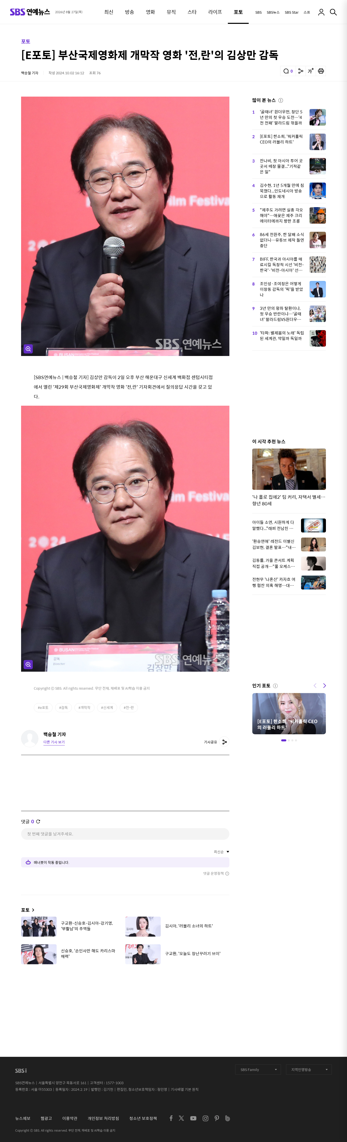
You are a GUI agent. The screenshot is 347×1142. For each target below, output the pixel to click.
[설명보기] (280, 99)
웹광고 (46, 1118)
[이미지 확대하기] (28, 348)
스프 (307, 12)
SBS (258, 12)
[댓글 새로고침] (38, 821)
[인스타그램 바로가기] (205, 1118)
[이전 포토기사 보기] (315, 685)
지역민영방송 (301, 1069)
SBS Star (291, 12)
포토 (25, 41)
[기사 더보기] (32, 909)
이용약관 (69, 1118)
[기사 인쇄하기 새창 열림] (321, 71)
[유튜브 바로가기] (193, 1118)
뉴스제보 (22, 1118)
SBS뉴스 (273, 12)
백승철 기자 (29, 72)
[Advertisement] (125, 993)
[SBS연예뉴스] (30, 12)
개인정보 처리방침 (103, 1118)
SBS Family (250, 1069)
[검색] (333, 12)
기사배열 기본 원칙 (185, 1089)
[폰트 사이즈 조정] (311, 71)
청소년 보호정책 (143, 1118)
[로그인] (321, 12)
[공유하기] (301, 71)
